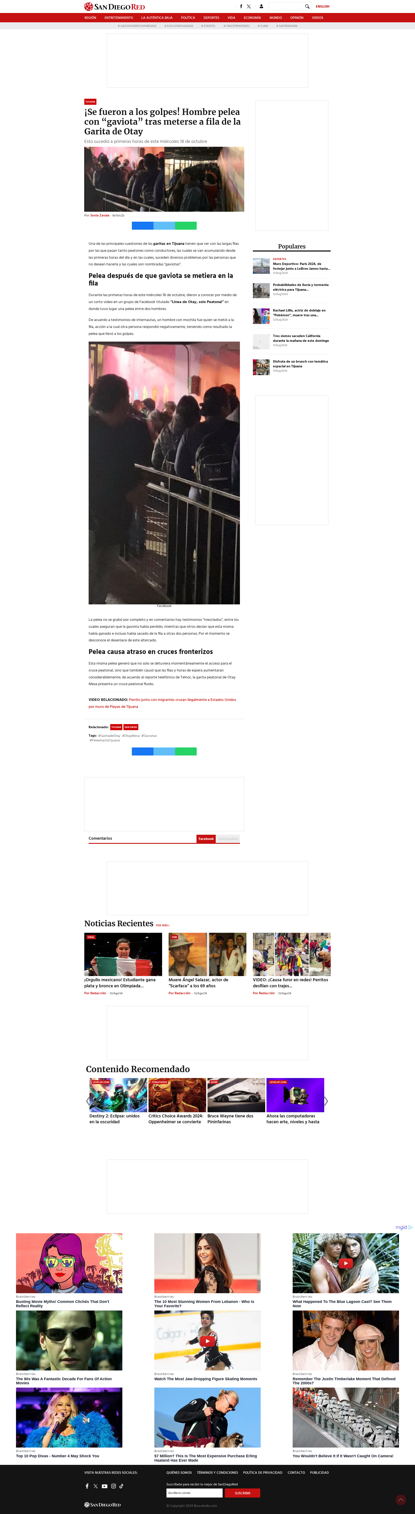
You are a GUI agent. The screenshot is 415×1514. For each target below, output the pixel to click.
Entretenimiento (119, 18)
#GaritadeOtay (109, 736)
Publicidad (319, 1472)
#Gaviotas (149, 736)
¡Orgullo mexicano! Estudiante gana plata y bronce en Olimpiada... (120, 983)
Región (90, 18)
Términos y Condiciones (217, 1472)
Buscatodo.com (205, 1506)
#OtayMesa (131, 736)
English (322, 7)
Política (188, 18)
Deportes (211, 18)
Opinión (296, 18)
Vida (231, 18)
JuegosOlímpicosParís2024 (138, 26)
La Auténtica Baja (157, 18)
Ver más (162, 925)
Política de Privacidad (263, 1472)
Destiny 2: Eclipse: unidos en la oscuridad (114, 1119)
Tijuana (116, 727)
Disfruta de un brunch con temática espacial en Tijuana (300, 364)
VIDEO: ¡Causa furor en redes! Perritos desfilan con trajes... (290, 983)
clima (264, 26)
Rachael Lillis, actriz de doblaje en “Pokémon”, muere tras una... (299, 313)
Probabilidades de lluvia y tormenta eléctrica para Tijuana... (301, 287)
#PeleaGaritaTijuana (104, 740)
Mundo (276, 18)
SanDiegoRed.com (125, 1505)
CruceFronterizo (237, 26)
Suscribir (242, 1493)
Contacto (296, 1472)
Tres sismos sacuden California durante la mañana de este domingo (301, 338)
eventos (209, 26)
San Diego (130, 727)
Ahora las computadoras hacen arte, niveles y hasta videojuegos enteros (293, 1122)
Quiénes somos (179, 1472)
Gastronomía (287, 26)
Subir (401, 1500)
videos (317, 18)
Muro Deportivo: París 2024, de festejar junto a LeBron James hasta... (301, 266)
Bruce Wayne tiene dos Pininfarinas (230, 1119)
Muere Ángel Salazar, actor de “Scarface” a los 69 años (198, 983)
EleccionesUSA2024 (180, 26)
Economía (252, 18)
